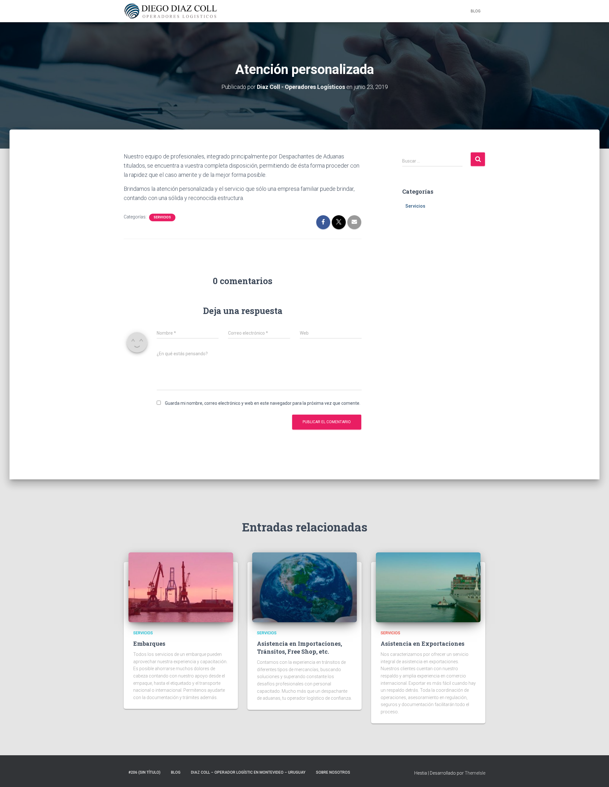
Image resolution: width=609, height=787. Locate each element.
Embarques (149, 643)
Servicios (162, 217)
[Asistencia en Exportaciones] (428, 587)
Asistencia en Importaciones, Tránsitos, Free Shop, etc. (299, 647)
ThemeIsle (475, 773)
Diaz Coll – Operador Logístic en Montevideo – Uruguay (248, 772)
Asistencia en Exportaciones (422, 643)
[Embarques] (180, 587)
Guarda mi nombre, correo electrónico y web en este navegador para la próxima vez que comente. (262, 403)
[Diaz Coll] (170, 11)
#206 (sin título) (144, 772)
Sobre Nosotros (333, 772)
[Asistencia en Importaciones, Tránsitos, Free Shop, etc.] (304, 587)
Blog (476, 11)
